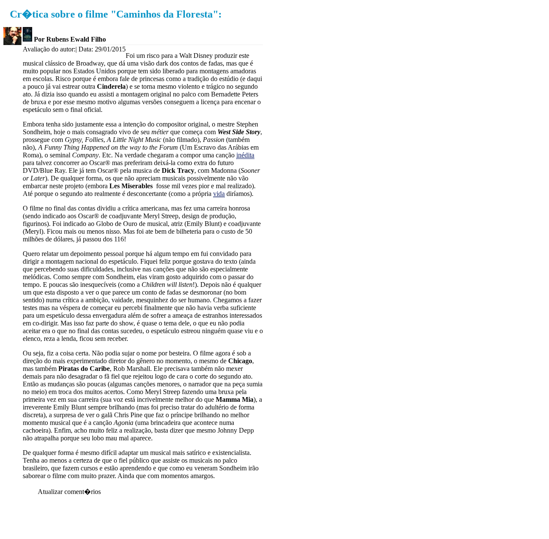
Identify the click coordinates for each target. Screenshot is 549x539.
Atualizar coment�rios (69, 491)
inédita (245, 155)
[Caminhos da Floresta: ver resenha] (27, 39)
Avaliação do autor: (49, 49)
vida (219, 193)
